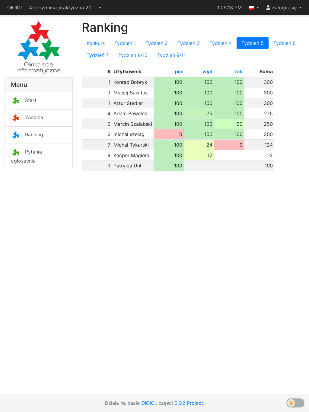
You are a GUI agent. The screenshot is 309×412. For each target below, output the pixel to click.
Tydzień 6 (284, 43)
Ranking (34, 135)
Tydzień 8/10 (133, 55)
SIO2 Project (188, 403)
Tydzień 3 (188, 43)
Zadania (34, 117)
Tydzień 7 (98, 55)
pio (178, 71)
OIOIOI (14, 8)
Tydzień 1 (125, 43)
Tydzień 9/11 (171, 55)
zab (238, 71)
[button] (65, 7)
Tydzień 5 (252, 43)
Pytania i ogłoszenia (28, 156)
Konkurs (96, 43)
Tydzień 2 (156, 43)
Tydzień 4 (220, 43)
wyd (207, 71)
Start (31, 100)
